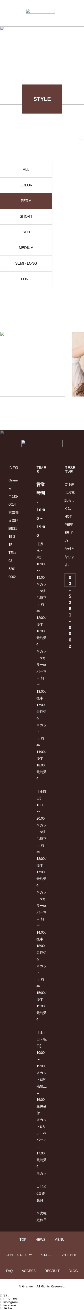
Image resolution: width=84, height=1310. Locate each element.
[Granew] (40, 11)
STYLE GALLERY (18, 1255)
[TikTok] (11, 595)
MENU (59, 1239)
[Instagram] (11, 590)
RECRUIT (52, 1271)
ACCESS (29, 1271)
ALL (26, 169)
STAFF (46, 1255)
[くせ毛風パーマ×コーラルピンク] (32, 364)
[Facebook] (11, 600)
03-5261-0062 (70, 581)
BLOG (73, 1271)
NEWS (40, 1239)
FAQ (9, 1271)
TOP (22, 1239)
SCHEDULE (69, 1255)
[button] (5, 292)
